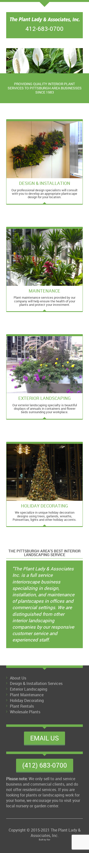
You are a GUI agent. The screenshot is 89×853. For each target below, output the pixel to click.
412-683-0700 (44, 29)
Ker (48, 839)
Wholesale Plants (25, 712)
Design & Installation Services (36, 683)
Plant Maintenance (27, 695)
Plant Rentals (22, 706)
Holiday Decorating (27, 700)
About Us (18, 678)
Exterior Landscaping (28, 689)
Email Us (44, 738)
